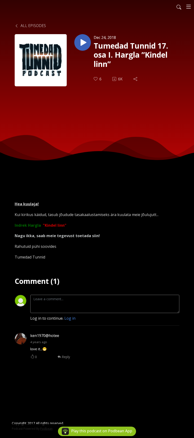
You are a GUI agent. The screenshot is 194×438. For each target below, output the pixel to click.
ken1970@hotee (44, 335)
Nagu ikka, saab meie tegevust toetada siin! (57, 235)
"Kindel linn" (54, 225)
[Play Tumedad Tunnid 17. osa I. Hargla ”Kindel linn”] (82, 42)
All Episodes (33, 25)
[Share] (136, 79)
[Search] (179, 6)
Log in (69, 318)
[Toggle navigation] (188, 6)
